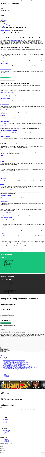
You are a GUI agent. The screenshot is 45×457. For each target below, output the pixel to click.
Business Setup (5, 419)
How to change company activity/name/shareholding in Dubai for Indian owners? (18, 366)
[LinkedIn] (3, 33)
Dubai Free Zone (6, 374)
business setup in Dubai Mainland (16, 40)
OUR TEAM (7, 25)
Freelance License (6, 433)
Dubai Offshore (6, 376)
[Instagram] (3, 34)
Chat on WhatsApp (5, 353)
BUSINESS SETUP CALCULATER (7, 80)
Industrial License (6, 432)
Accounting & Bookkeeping (8, 424)
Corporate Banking (6, 420)
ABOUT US (5, 24)
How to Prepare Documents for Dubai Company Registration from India (16, 368)
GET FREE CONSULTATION (6, 77)
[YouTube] (3, 35)
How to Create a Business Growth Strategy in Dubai (12, 363)
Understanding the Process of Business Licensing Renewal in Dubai (15, 362)
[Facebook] (3, 31)
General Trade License (7, 431)
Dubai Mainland (6, 375)
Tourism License (6, 434)
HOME (4, 23)
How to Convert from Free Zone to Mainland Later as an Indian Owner (16, 364)
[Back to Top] (1, 455)
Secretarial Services (6, 421)
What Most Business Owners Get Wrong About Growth (13, 361)
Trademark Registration (7, 423)
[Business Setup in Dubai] (31, 0)
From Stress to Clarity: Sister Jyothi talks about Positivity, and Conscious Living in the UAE (20, 367)
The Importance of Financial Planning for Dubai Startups (13, 365)
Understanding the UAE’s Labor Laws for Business (12, 369)
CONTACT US (6, 28)
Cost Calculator (3, 20)
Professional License (6, 430)
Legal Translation (6, 426)
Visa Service (5, 422)
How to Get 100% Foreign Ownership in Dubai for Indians (14, 360)
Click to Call (2, 355)
